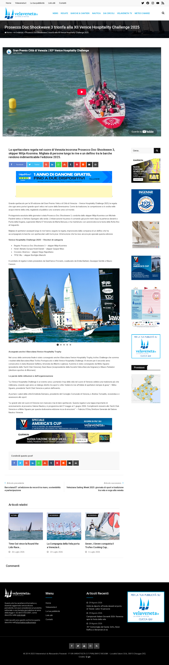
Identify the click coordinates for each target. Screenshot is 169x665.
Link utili (51, 3)
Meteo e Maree (142, 13)
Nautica (96, 13)
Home (8, 3)
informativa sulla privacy (26, 622)
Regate (64, 13)
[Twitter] (20, 463)
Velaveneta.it (20, 3)
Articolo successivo (112, 483)
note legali (21, 615)
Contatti (62, 3)
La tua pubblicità (37, 3)
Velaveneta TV (124, 13)
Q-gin (88, 657)
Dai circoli (108, 13)
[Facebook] (14, 463)
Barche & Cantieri (80, 13)
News (55, 13)
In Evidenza (18, 32)
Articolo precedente (15, 483)
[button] (13, 305)
